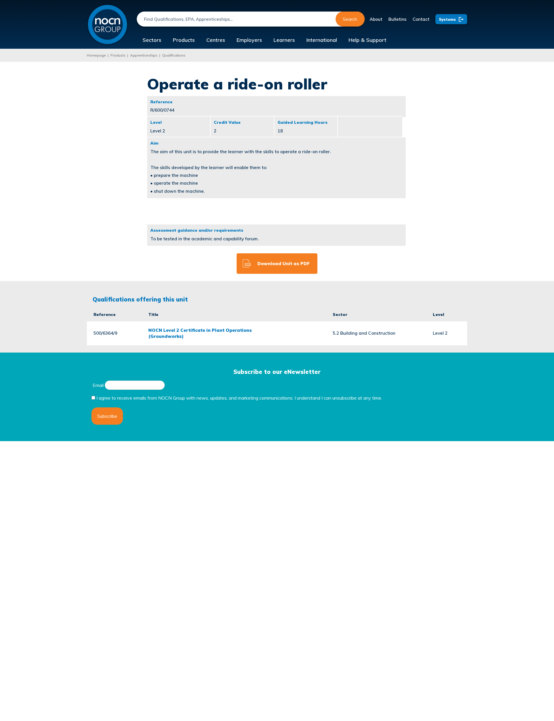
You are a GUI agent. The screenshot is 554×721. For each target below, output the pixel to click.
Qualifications (174, 55)
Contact (421, 19)
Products (184, 40)
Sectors (152, 40)
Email (98, 385)
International (321, 40)
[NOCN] (107, 24)
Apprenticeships (144, 55)
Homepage (96, 55)
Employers (249, 40)
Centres (215, 40)
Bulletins (397, 19)
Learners (284, 40)
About (376, 19)
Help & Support (367, 40)
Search (350, 19)
